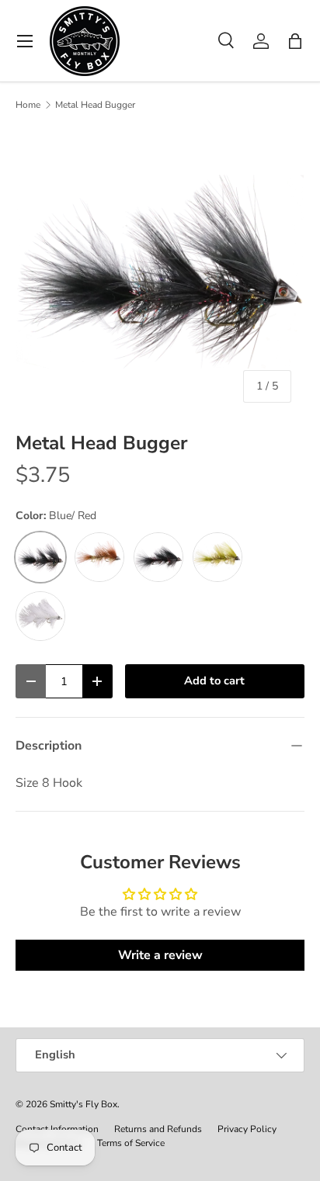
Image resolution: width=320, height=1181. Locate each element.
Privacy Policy (247, 1129)
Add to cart (214, 680)
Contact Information (57, 1129)
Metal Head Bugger (95, 104)
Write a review (160, 955)
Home (28, 104)
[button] (295, 41)
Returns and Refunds (158, 1129)
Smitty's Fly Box (83, 1104)
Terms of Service (131, 1143)
